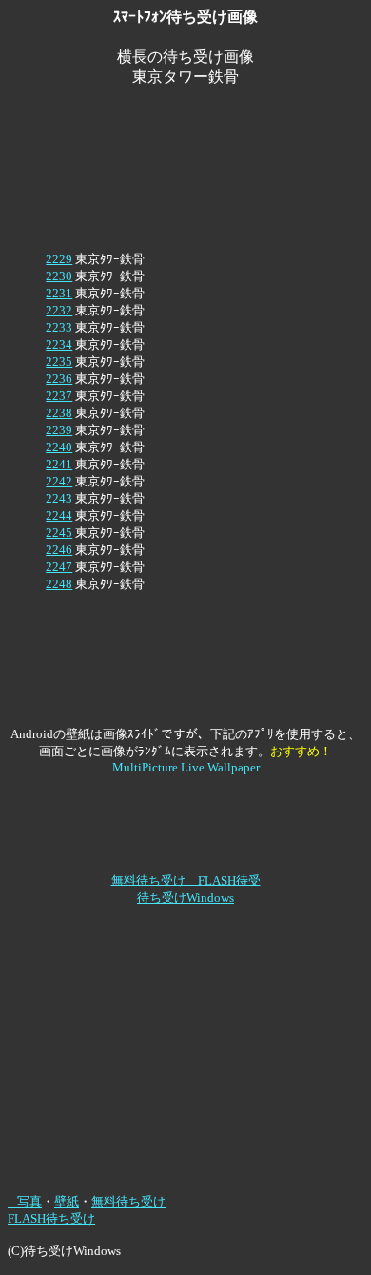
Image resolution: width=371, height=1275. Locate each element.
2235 (59, 361)
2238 (59, 413)
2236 (59, 378)
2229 (59, 259)
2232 (59, 310)
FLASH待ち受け (51, 1218)
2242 (59, 481)
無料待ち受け (128, 1201)
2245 (59, 532)
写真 (25, 1201)
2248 (59, 584)
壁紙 (66, 1201)
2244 (59, 515)
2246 (59, 549)
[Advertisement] (185, 111)
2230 (59, 276)
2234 (59, 344)
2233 (59, 327)
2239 (59, 430)
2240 (59, 447)
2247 (59, 567)
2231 (59, 293)
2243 (59, 498)
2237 (59, 396)
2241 (59, 464)
